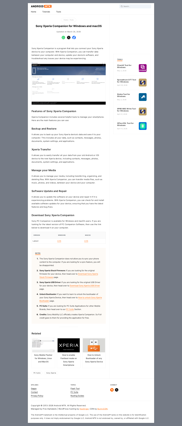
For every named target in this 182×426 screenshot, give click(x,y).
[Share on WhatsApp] (63, 39)
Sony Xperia (51, 373)
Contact (34, 392)
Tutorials (46, 12)
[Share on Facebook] (74, 39)
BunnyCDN (102, 409)
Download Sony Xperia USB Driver (85, 286)
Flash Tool (75, 388)
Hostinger (84, 409)
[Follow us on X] (116, 391)
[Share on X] (68, 39)
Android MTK (41, 6)
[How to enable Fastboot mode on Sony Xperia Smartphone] (69, 345)
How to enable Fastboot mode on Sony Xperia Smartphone (69, 360)
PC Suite (70, 309)
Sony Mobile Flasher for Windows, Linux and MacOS (43, 358)
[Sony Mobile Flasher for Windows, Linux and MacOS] (43, 345)
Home (33, 12)
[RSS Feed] (112, 391)
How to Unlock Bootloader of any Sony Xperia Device (94, 358)
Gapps (34, 388)
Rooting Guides (77, 396)
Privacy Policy (37, 396)
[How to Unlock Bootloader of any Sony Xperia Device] (94, 345)
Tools (58, 12)
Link (59, 241)
